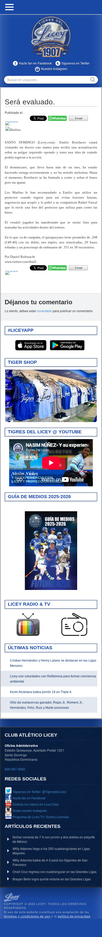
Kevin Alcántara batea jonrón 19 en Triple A (40, 692)
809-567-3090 (15, 769)
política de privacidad (74, 916)
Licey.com (51, 36)
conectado (44, 310)
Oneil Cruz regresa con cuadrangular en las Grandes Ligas (55, 871)
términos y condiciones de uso (27, 916)
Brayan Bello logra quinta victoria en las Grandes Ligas (52, 879)
